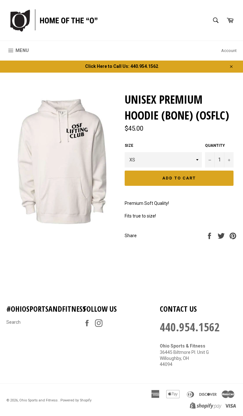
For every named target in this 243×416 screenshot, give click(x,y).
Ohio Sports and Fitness (39, 400)
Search (13, 322)
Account (229, 50)
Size (129, 145)
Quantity (215, 145)
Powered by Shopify (75, 400)
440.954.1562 (190, 327)
